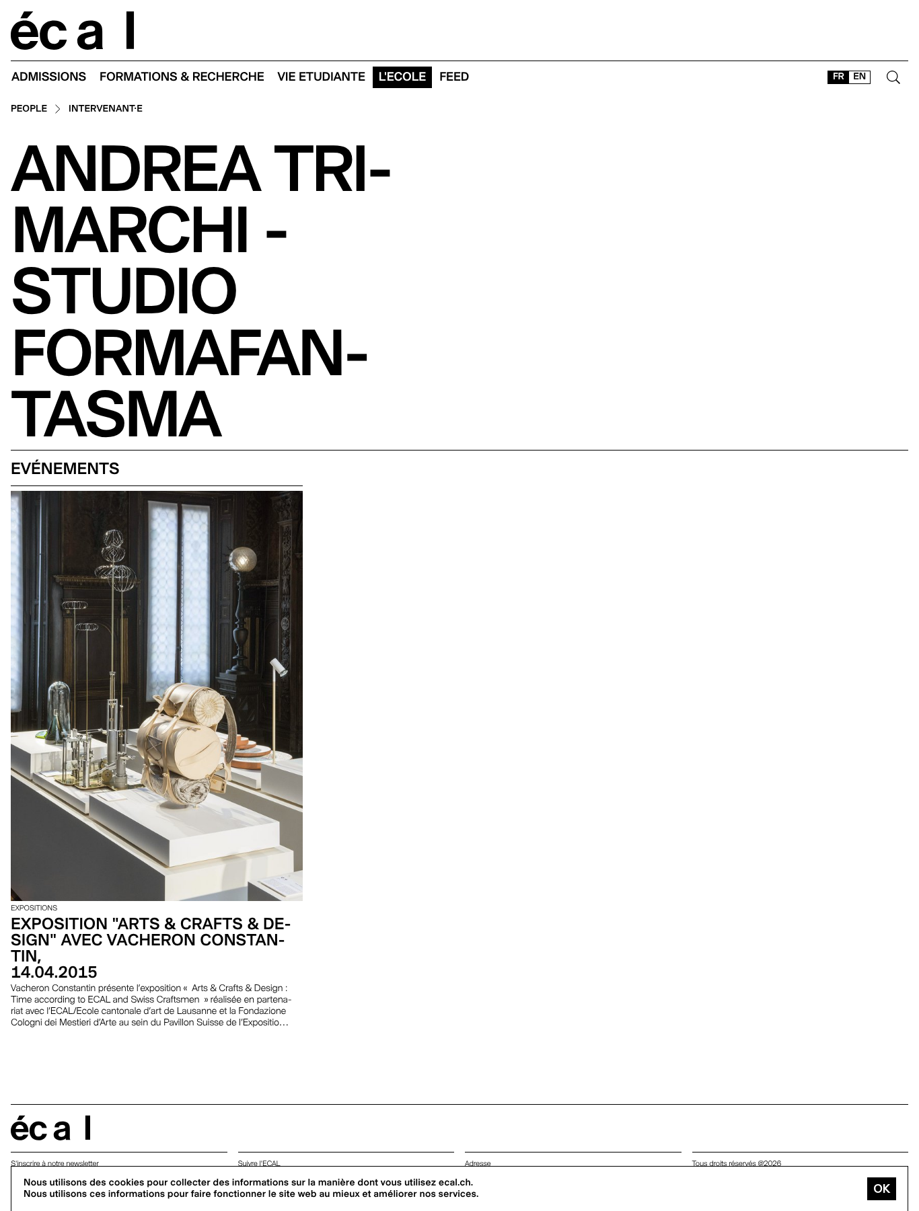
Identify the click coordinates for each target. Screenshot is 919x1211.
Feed (454, 77)
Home (73, 30)
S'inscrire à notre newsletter (55, 1163)
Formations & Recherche (182, 77)
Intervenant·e (106, 109)
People (29, 109)
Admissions (48, 77)
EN (859, 76)
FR (838, 76)
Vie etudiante (321, 77)
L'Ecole (402, 77)
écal (50, 1128)
